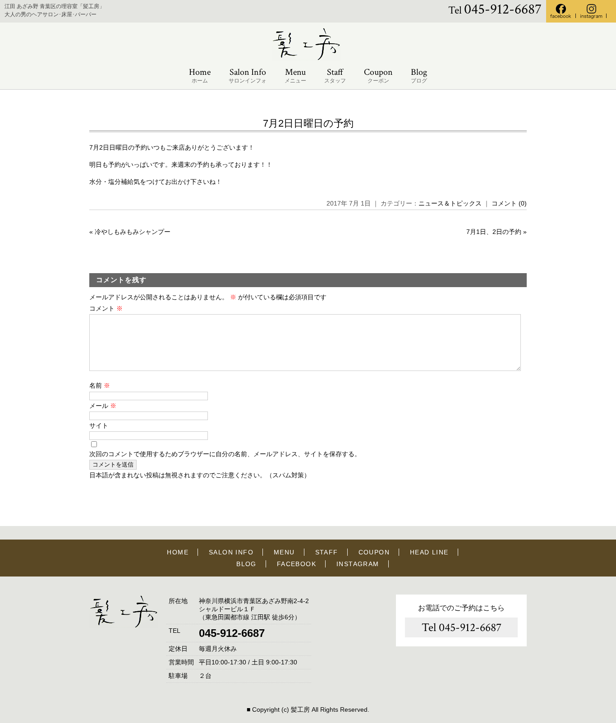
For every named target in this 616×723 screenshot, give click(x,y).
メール (102, 405)
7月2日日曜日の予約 (308, 123)
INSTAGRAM (357, 563)
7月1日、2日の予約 (493, 231)
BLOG (246, 563)
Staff (335, 75)
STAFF (326, 552)
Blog (419, 75)
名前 (99, 385)
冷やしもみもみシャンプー (132, 231)
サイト (98, 425)
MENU (284, 552)
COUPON (374, 552)
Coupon (378, 75)
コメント (106, 308)
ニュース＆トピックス (450, 203)
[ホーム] (308, 59)
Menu (295, 75)
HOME (177, 552)
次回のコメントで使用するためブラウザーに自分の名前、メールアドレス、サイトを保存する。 (225, 454)
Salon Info (248, 75)
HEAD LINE (429, 552)
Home (200, 75)
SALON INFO (231, 552)
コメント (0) (509, 203)
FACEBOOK (296, 563)
